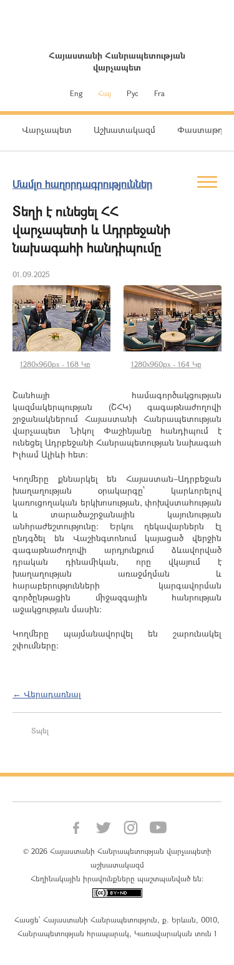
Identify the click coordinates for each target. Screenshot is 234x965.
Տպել (40, 730)
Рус (133, 93)
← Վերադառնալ (46, 694)
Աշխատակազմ (124, 129)
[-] (61, 318)
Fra (159, 93)
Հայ (104, 93)
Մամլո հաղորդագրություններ (82, 184)
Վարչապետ (47, 129)
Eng (76, 93)
